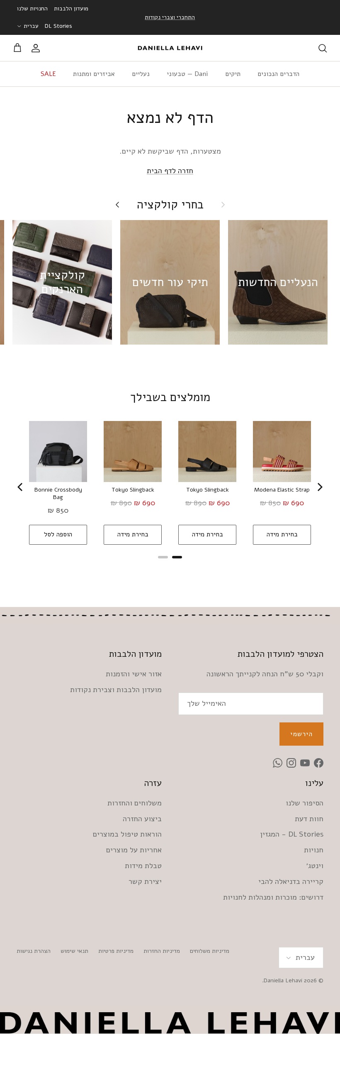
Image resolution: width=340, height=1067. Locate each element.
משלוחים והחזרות (134, 803)
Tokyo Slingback (133, 490)
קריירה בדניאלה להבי (290, 881)
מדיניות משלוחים (209, 951)
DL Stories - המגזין (291, 834)
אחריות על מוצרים (134, 850)
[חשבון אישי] (37, 48)
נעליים (141, 73)
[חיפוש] (323, 48)
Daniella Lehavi (283, 980)
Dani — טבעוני (187, 73)
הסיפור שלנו (304, 803)
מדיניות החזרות (161, 951)
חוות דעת (309, 819)
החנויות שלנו (32, 8)
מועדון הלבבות (71, 8)
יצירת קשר (145, 881)
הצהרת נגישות (34, 951)
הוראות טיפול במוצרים (127, 834)
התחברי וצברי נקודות (170, 17)
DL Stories (58, 26)
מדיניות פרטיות (116, 951)
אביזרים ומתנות (94, 73)
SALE (48, 73)
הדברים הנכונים (278, 73)
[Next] (319, 487)
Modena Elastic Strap (282, 490)
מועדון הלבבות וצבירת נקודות (116, 690)
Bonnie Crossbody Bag (58, 493)
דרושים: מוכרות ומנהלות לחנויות (273, 897)
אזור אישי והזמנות (134, 674)
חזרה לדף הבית (170, 171)
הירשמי (301, 734)
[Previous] (20, 487)
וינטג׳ (314, 866)
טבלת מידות (143, 866)
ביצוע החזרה (142, 819)
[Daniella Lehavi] (170, 48)
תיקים (232, 73)
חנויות (313, 850)
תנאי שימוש (74, 951)
